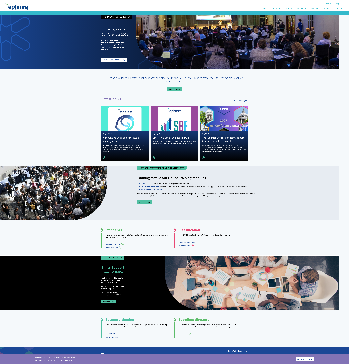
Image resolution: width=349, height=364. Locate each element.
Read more (110, 157)
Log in (338, 4)
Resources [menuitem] (326, 8)
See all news (238, 100)
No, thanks (301, 359)
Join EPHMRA (110, 334)
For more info (108, 301)
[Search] (333, 4)
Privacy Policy (243, 351)
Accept (310, 359)
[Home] (17, 6)
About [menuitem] (265, 8)
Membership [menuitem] (276, 8)
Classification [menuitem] (302, 8)
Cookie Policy (232, 351)
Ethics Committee (111, 248)
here (106, 49)
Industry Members (111, 337)
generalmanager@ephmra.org (149, 196)
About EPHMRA (174, 89)
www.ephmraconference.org (114, 60)
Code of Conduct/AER (112, 244)
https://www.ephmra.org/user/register (216, 196)
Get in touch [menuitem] (339, 8)
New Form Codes (184, 245)
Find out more (144, 202)
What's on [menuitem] (289, 8)
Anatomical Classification (187, 242)
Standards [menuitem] (314, 8)
